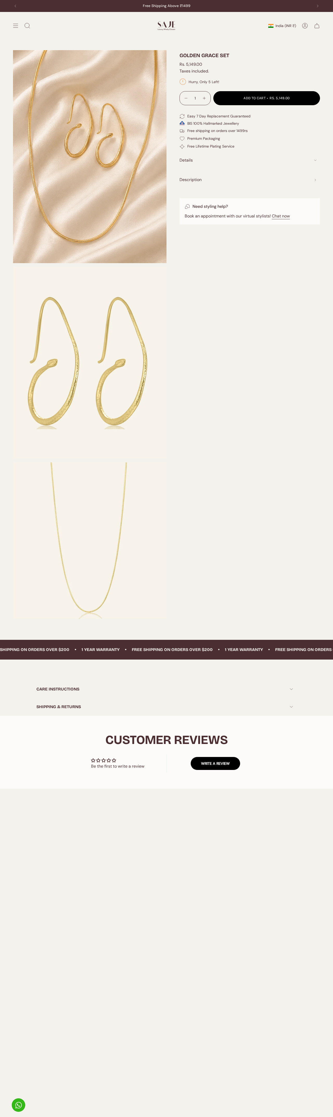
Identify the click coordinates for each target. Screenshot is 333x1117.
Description (191, 179)
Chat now (281, 216)
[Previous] (15, 6)
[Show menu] (15, 26)
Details (186, 160)
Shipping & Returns (58, 706)
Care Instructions (57, 689)
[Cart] (317, 26)
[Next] (317, 6)
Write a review (215, 763)
